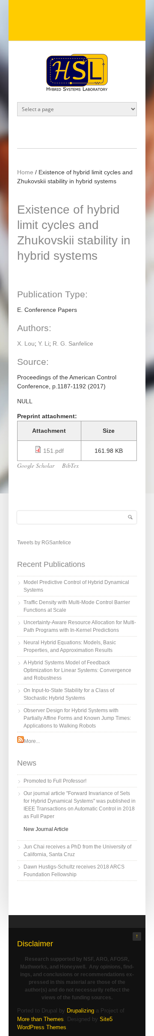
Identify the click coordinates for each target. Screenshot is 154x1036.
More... (32, 741)
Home (25, 172)
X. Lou (26, 343)
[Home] (77, 89)
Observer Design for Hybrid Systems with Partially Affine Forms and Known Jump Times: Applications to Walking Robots (77, 718)
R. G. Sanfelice (73, 343)
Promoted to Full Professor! (55, 781)
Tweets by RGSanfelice (44, 543)
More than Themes (40, 1019)
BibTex (70, 465)
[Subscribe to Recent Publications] (20, 741)
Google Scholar (35, 465)
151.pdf (53, 450)
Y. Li (43, 343)
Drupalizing (80, 1010)
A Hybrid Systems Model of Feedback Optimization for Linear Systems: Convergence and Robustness (77, 670)
